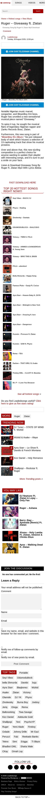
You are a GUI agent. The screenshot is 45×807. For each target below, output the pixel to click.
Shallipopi (7, 722)
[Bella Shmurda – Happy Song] (7, 278)
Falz (16, 736)
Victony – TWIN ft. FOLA (22, 237)
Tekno (5, 741)
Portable (23, 673)
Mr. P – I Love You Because (23, 383)
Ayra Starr (7, 687)
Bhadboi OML (9, 746)
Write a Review (19, 781)
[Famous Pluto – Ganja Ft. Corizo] (7, 288)
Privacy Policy (32, 781)
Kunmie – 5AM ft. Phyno (22, 344)
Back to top (21, 797)
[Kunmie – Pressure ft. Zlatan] (7, 337)
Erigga (24, 741)
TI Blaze (36, 741)
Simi (14, 741)
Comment (7, 31)
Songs (18, 3)
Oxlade (6, 731)
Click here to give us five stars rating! (21, 402)
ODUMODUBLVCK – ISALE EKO (26, 227)
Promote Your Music (8, 788)
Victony (27, 692)
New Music (27, 19)
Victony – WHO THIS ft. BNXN (25, 256)
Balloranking (8, 712)
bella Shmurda (9, 682)
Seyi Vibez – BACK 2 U (22, 198)
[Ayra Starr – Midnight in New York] (7, 308)
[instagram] (22, 767)
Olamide (6, 697)
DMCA (3, 785)
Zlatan (27, 416)
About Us (11, 785)
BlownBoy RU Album (12, 137)
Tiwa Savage (25, 712)
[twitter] (16, 767)
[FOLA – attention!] (7, 269)
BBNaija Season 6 (24, 788)
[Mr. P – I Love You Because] (7, 385)
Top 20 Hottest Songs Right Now (20, 190)
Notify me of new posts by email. (18, 657)
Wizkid (35, 687)
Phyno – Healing (19, 208)
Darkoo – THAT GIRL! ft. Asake (25, 363)
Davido (24, 682)
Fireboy (32, 727)
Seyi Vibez (7, 677)
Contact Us (21, 785)
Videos (31, 3)
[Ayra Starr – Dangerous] (7, 327)
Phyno (28, 697)
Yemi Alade (18, 727)
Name (4, 612)
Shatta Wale (26, 746)
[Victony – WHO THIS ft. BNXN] (7, 259)
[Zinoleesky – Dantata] (7, 220)
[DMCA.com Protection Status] (26, 778)
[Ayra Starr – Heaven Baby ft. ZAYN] (7, 298)
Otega (14, 707)
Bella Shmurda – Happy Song (24, 276)
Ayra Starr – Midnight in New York (26, 305)
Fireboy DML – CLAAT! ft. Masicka (26, 373)
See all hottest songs (28, 394)
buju (34, 682)
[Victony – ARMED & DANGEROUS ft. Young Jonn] (7, 249)
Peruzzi (6, 736)
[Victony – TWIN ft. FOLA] (7, 240)
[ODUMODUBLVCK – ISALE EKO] (7, 230)
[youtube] (28, 767)
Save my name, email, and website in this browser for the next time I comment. (22, 632)
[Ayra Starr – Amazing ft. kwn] (7, 317)
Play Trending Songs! (9, 791)
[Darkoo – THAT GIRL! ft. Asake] (7, 366)
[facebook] (10, 767)
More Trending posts (31, 479)
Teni (18, 722)
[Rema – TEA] (7, 356)
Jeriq (4, 707)
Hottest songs (14, 19)
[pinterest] (34, 767)
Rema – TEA (18, 353)
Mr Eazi (35, 731)
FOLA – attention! (20, 266)
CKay (5, 751)
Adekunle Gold (25, 717)
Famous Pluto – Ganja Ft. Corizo (26, 286)
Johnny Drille (20, 731)
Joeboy (35, 702)
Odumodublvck (24, 677)
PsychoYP (29, 722)
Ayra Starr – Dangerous (22, 324)
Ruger (17, 416)
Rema (25, 707)
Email (4, 621)
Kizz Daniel (8, 717)
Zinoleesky (7, 702)
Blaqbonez (22, 687)
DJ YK (18, 697)
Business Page (6, 781)
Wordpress (14, 778)
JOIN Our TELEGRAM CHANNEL (23, 51)
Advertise (30, 785)
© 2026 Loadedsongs (9, 776)
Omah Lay (17, 751)
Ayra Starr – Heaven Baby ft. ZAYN (26, 295)
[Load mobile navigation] (42, 3)
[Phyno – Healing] (7, 210)
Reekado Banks (30, 736)
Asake (5, 692)
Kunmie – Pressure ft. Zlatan (24, 334)
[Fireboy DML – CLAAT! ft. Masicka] (7, 376)
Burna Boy (22, 702)
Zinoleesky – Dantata (21, 218)
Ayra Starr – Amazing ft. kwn (24, 315)
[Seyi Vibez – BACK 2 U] (7, 201)
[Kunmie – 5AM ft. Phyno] (7, 346)
